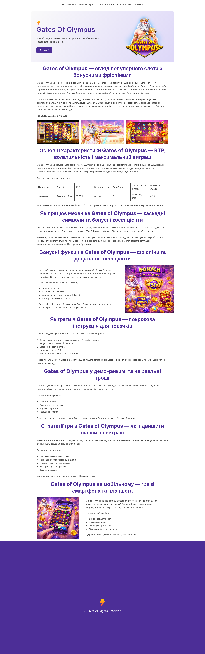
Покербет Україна (90, 340)
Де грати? (44, 50)
